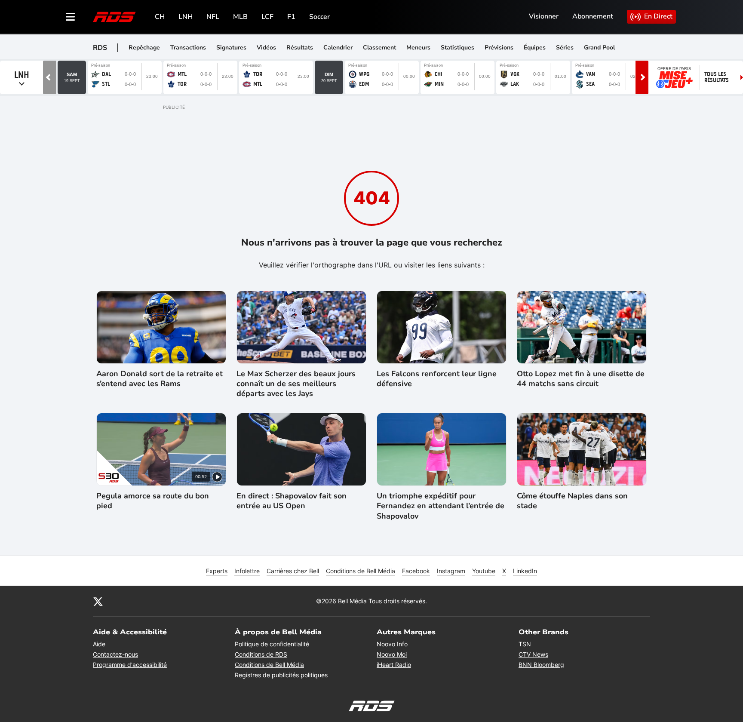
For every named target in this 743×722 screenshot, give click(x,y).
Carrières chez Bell (293, 571)
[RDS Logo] (114, 16)
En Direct (658, 16)
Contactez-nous (115, 654)
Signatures (231, 47)
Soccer (319, 17)
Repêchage (144, 47)
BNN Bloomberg (541, 664)
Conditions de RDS (261, 654)
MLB (240, 17)
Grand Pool (599, 47)
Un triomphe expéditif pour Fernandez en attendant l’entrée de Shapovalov (440, 506)
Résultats (299, 47)
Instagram (451, 571)
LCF (267, 17)
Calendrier (338, 47)
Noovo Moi (392, 654)
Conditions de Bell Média (360, 571)
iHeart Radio (394, 664)
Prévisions (499, 47)
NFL (212, 17)
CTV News (533, 654)
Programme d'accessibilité (130, 664)
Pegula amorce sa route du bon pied (152, 501)
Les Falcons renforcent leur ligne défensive (437, 379)
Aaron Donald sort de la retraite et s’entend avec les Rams (159, 379)
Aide (99, 644)
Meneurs (418, 47)
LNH (185, 17)
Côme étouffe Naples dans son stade (572, 501)
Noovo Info (392, 644)
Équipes (535, 47)
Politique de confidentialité (272, 644)
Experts (216, 571)
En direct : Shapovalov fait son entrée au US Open (291, 501)
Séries (565, 47)
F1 (291, 17)
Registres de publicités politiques (281, 675)
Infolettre (247, 571)
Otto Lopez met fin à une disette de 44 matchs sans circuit (581, 379)
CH (160, 17)
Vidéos (266, 47)
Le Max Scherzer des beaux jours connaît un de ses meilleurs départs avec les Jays (296, 384)
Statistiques (457, 47)
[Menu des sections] (70, 16)
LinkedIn (525, 571)
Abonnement (592, 16)
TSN (525, 644)
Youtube (483, 571)
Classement (379, 47)
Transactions (188, 47)
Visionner (544, 16)
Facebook (416, 571)
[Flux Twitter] (98, 601)
